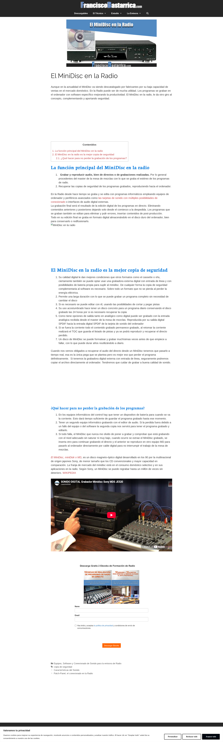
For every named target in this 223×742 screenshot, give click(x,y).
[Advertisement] (111, 122)
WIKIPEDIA (69, 472)
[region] (111, 734)
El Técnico (98, 13)
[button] (106, 13)
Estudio (115, 13)
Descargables (81, 13)
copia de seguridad (63, 667)
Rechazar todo (191, 737)
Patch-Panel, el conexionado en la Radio (73, 673)
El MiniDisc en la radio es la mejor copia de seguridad (83, 154)
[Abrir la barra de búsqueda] (148, 13)
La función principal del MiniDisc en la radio (77, 151)
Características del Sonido (66, 670)
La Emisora (132, 13)
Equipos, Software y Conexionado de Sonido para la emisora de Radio (87, 663)
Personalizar (173, 737)
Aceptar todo (211, 737)
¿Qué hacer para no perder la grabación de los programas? (91, 158)
